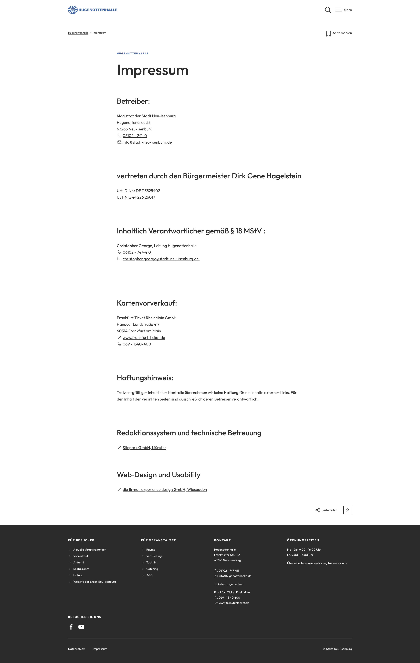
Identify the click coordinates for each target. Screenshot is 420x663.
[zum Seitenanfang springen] (347, 510)
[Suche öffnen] (328, 10)
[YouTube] (81, 627)
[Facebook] (71, 627)
